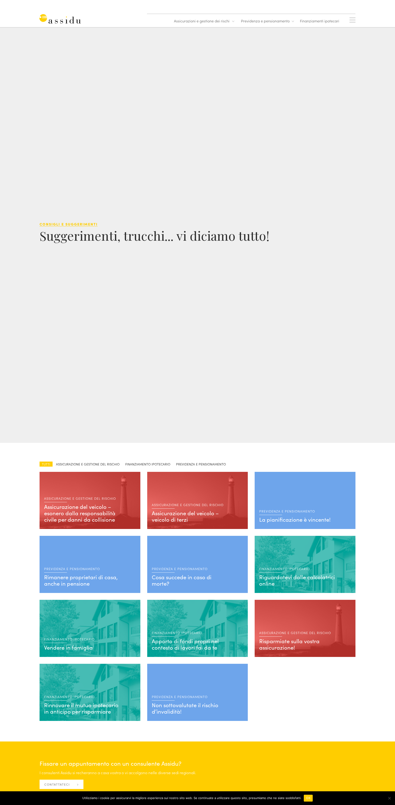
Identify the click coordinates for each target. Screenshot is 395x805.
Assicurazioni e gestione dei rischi (202, 20)
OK (308, 798)
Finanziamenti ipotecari (319, 20)
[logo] (61, 20)
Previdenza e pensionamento (265, 20)
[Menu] (352, 20)
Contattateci (57, 784)
